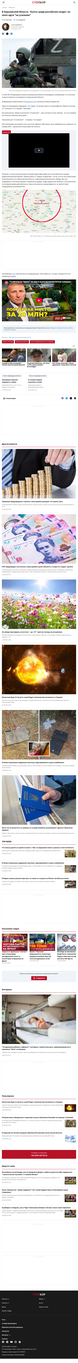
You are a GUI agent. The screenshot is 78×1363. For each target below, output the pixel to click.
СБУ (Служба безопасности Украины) (42, 342)
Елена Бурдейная (16, 25)
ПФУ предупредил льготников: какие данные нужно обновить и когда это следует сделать (37, 567)
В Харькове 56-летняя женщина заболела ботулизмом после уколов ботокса (32, 1133)
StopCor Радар (7, 1311)
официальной (31, 101)
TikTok (13, 330)
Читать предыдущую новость (12, 376)
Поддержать (40, 978)
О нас (3, 1320)
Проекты (5, 1299)
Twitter (70, 328)
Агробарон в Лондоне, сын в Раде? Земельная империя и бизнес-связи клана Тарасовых (36, 1207)
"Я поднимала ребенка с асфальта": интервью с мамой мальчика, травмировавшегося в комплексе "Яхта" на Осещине (36, 1048)
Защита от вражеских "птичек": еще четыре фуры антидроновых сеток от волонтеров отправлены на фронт (14, 956)
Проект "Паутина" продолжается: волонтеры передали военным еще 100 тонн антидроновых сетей (40, 955)
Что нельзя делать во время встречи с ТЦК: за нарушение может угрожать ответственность (38, 847)
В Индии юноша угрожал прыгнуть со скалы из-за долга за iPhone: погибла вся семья (35, 878)
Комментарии (11, 398)
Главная (4, 7)
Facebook (59, 328)
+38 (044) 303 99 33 (39, 1155)
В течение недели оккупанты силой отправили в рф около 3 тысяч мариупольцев (37, 383)
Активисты (5, 1331)
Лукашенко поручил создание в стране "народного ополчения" (11, 382)
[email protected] (19, 1355)
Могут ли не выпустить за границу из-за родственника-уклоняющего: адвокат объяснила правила (37, 829)
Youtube (65, 328)
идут (14, 274)
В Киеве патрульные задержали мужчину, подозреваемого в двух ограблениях (33, 762)
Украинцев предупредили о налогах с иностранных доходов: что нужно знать (32, 501)
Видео (41, 1299)
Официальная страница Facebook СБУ (20, 337)
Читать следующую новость (37, 376)
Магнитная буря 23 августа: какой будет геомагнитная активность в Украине (32, 697)
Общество (12, 7)
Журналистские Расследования (12, 1327)
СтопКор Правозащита (9, 1323)
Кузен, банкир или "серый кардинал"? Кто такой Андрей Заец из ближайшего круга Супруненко (35, 1191)
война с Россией (8, 342)
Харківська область (22, 342)
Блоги (41, 1303)
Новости (5, 1303)
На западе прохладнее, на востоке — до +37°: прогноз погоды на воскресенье (32, 632)
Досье (4, 1307)
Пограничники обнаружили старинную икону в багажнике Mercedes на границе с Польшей (37, 1117)
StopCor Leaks (8, 1166)
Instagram (7, 330)
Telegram (53, 328)
